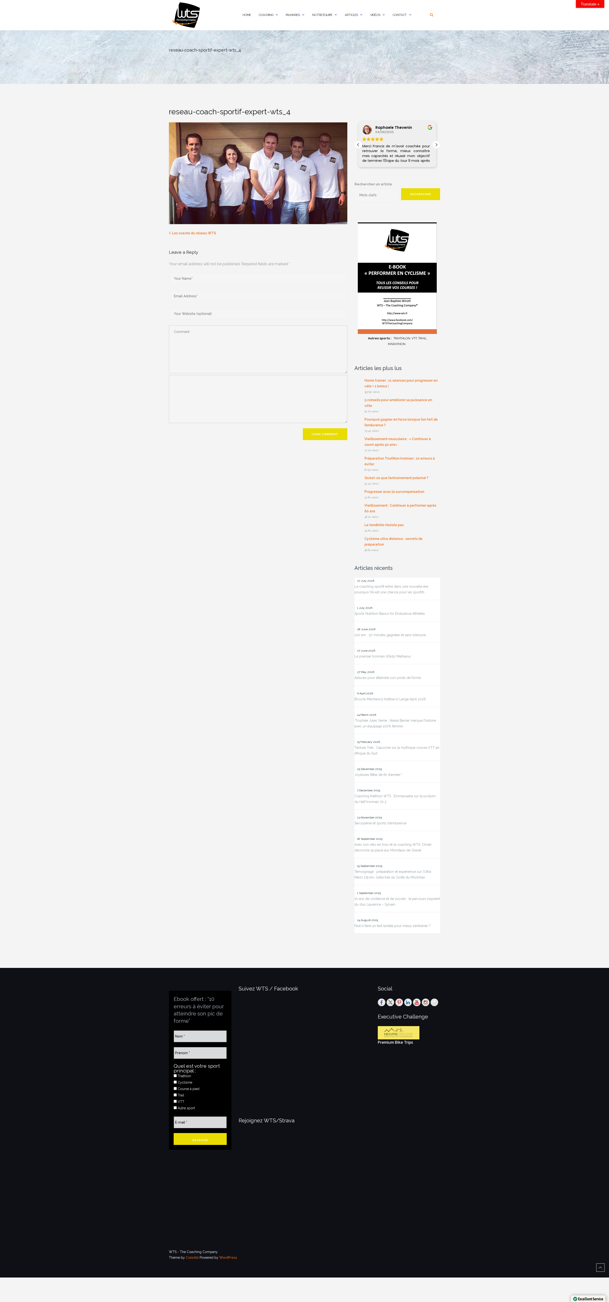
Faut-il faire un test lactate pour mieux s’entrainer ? (392, 926)
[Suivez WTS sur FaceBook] (381, 1002)
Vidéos (375, 15)
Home (247, 15)
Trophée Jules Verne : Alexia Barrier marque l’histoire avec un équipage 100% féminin (395, 723)
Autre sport (186, 1108)
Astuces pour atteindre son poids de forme (387, 678)
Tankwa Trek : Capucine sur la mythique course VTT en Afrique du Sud (396, 750)
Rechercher (420, 194)
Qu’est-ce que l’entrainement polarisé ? (396, 478)
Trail (180, 1095)
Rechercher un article (373, 184)
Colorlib (192, 1257)
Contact (400, 15)
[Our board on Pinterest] (399, 1002)
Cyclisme (184, 1082)
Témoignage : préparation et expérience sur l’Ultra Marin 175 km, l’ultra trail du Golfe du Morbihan (392, 874)
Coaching (266, 15)
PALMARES (293, 15)
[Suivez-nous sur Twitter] (390, 1002)
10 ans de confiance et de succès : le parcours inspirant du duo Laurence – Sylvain (397, 901)
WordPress (228, 1257)
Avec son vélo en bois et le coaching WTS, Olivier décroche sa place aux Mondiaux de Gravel (393, 847)
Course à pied (188, 1089)
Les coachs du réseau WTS (194, 233)
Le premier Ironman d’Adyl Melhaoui (382, 656)
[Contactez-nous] (434, 1002)
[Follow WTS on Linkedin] (408, 1002)
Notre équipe (322, 15)
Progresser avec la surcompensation (394, 492)
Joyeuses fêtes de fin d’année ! (378, 775)
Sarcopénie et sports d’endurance (380, 823)
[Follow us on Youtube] (417, 1002)
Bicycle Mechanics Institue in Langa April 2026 (390, 699)
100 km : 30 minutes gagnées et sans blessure (390, 635)
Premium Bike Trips (395, 1042)
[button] (436, 144)
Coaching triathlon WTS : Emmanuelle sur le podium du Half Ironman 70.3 (395, 799)
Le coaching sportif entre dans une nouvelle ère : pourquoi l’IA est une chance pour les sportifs (392, 589)
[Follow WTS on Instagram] (425, 1002)
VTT (180, 1102)
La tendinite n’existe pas (384, 525)
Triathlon (184, 1076)
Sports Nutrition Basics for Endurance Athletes (389, 613)
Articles (351, 15)
